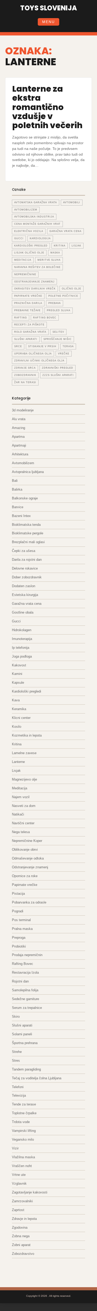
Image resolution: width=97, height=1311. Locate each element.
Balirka (17, 489)
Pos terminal (21, 920)
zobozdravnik (25, 375)
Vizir (15, 1148)
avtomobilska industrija (34, 216)
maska (55, 252)
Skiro (16, 1016)
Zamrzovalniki (22, 1201)
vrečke (63, 353)
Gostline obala (22, 612)
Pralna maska (22, 929)
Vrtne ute (19, 1175)
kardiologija (40, 238)
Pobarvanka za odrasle (29, 902)
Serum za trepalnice (27, 1008)
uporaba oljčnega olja (33, 353)
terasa (68, 346)
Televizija (19, 1095)
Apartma (18, 437)
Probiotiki (19, 946)
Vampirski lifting (24, 1131)
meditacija (22, 260)
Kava (16, 700)
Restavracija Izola (25, 972)
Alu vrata (18, 419)
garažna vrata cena (65, 231)
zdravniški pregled (57, 368)
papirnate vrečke (28, 296)
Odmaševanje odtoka (28, 858)
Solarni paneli (22, 1034)
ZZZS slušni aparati (58, 375)
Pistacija (18, 893)
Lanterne (18, 762)
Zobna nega (20, 1236)
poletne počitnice (63, 296)
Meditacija (19, 788)
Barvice (17, 507)
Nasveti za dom (23, 806)
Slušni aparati (22, 1025)
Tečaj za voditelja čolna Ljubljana (36, 1078)
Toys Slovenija (48, 8)
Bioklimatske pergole (27, 533)
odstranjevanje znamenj (34, 281)
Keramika (19, 709)
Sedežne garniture (25, 999)
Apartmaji (19, 445)
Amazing (18, 428)
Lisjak (76, 245)
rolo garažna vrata (30, 332)
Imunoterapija (22, 639)
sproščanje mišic (57, 339)
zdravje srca (25, 368)
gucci (19, 238)
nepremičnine (25, 274)
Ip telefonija (20, 648)
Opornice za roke (25, 876)
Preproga (18, 937)
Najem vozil (20, 797)
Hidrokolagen (21, 630)
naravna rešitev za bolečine (37, 267)
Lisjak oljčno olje (29, 252)
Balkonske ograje (25, 498)
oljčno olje (71, 288)
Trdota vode (21, 1122)
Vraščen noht (22, 1166)
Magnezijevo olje (24, 779)
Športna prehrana (25, 1043)
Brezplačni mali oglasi (28, 542)
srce (18, 346)
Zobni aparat (21, 1245)
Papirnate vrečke (24, 885)
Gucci (16, 621)
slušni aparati (25, 339)
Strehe (17, 1052)
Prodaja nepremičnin (27, 955)
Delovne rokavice (25, 568)
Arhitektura (20, 454)
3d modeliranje (23, 410)
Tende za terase (24, 1104)
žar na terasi (25, 382)
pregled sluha (58, 310)
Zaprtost (18, 1210)
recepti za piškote (29, 324)
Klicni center (21, 718)
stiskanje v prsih (42, 346)
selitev (58, 332)
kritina (59, 245)
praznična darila (28, 303)
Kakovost (19, 665)
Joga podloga (22, 656)
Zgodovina (19, 1227)
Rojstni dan (20, 981)
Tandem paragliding (26, 1069)
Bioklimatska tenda (26, 525)
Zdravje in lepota (24, 1219)
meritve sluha (49, 260)
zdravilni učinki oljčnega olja (39, 360)
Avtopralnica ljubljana (28, 472)
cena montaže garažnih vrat (37, 224)
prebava (54, 303)
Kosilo (16, 727)
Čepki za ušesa (23, 551)
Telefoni (18, 1087)
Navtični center (23, 823)
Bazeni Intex (21, 516)
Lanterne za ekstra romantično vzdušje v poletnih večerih (47, 107)
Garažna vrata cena (26, 604)
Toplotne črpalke (24, 1113)
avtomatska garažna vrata (35, 202)
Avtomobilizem (23, 463)
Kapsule (18, 682)
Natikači (18, 814)
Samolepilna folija (25, 990)
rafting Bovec (44, 317)
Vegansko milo (23, 1139)
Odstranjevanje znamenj (30, 867)
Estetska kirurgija (25, 595)
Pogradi (17, 911)
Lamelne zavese (24, 753)
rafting (20, 317)
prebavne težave (27, 310)
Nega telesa (21, 832)
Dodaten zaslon (23, 586)
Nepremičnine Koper (27, 841)
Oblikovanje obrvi (25, 849)
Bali (15, 481)
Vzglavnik (19, 1183)
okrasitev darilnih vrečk (35, 288)
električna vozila (28, 231)
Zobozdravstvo (23, 1254)
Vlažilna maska (23, 1157)
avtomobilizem (25, 209)
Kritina (16, 744)
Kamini (17, 674)
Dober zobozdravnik (27, 577)
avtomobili (71, 202)
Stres (16, 1060)
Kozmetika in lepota (27, 735)
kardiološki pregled (31, 245)
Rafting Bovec (22, 964)
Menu (48, 22)
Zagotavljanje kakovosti (29, 1192)
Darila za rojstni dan (27, 560)
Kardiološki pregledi (26, 691)
